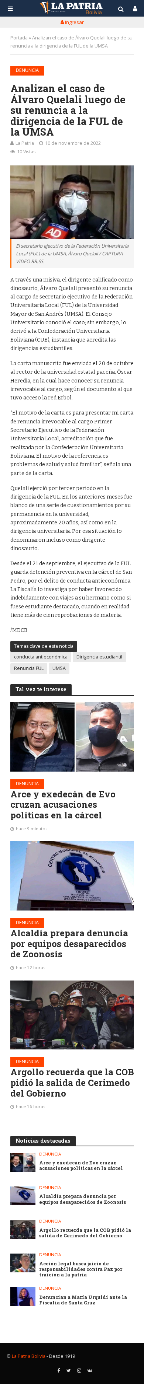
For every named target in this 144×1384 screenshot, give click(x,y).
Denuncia (27, 70)
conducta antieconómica (41, 657)
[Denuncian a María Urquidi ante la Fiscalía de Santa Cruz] (23, 1296)
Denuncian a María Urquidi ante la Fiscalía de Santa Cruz (83, 1300)
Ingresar (74, 22)
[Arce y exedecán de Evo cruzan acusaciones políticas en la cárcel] (72, 737)
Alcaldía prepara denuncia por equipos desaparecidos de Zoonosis (69, 944)
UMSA (59, 668)
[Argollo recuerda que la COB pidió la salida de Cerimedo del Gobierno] (72, 1015)
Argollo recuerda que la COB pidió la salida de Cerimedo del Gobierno (72, 1082)
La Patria (25, 143)
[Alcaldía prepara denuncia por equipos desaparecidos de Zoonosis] (72, 876)
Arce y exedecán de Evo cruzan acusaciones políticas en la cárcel (63, 805)
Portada (19, 38)
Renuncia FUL (29, 668)
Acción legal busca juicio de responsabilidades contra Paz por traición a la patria (80, 1269)
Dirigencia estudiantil (99, 657)
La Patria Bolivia (28, 1356)
